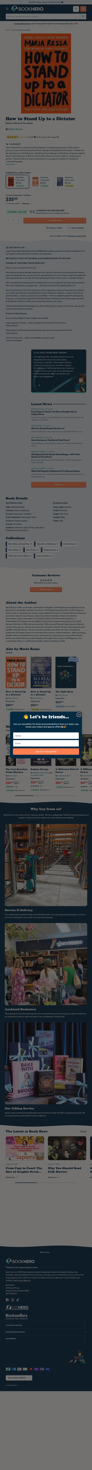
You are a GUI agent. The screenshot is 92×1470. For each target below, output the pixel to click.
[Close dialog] (79, 715)
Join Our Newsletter (46, 751)
